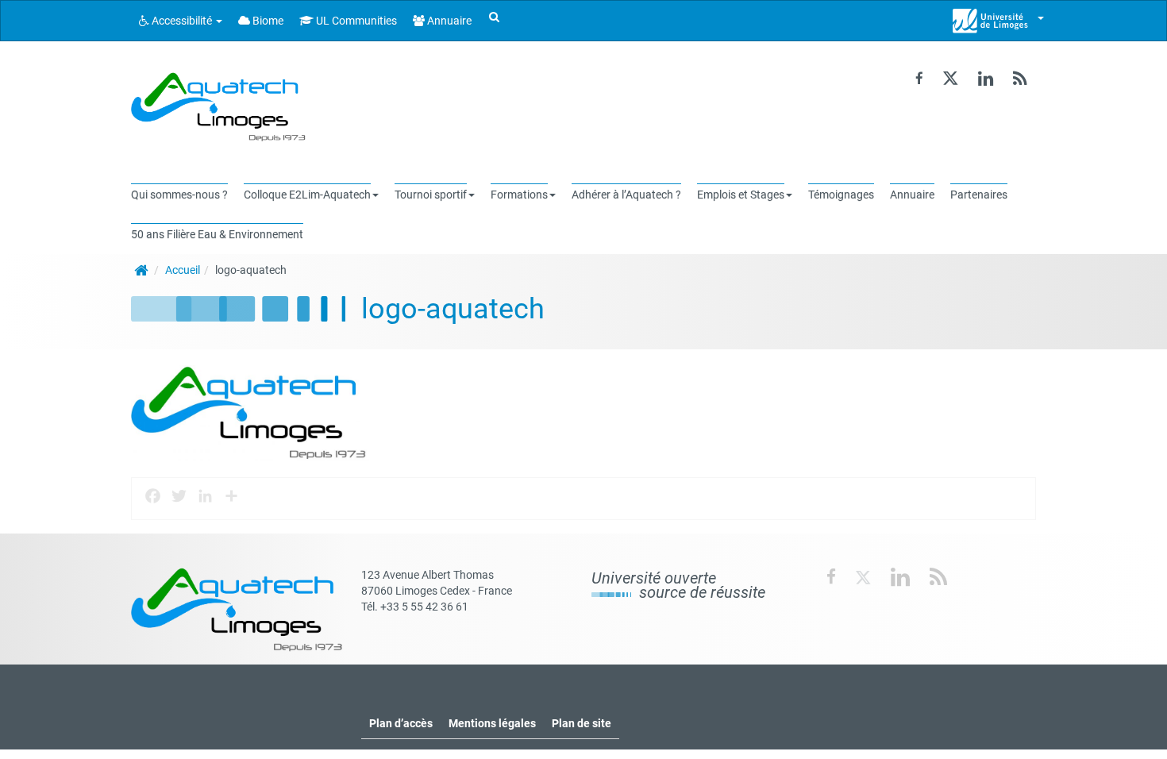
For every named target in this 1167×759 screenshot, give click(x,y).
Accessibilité (181, 20)
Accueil (182, 270)
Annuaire (448, 20)
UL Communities (355, 20)
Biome (266, 20)
